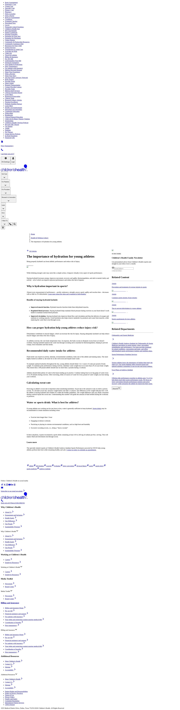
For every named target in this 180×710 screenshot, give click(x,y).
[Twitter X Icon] (27, 265)
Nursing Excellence (11, 102)
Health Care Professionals (13, 108)
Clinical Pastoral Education (14, 117)
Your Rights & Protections (13, 64)
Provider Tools (10, 89)
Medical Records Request (13, 70)
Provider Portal (10, 81)
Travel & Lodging (11, 55)
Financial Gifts (10, 138)
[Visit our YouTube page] (9, 485)
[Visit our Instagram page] (7, 485)
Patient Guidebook (11, 32)
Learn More (9, 94)
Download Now (10, 23)
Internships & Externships (13, 109)
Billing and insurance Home (14, 608)
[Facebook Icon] (29, 265)
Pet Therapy (9, 132)
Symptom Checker (11, 21)
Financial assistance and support (15, 614)
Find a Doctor (9, 16)
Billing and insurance (10, 603)
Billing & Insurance (11, 57)
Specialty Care (10, 8)
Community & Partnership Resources (17, 42)
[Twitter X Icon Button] (27, 265)
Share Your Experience (12, 72)
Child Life (8, 53)
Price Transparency (11, 66)
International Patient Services (14, 703)
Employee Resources (12, 562)
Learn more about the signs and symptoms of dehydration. (67, 294)
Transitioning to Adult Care (14, 49)
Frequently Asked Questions (14, 27)
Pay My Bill (9, 59)
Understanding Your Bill (13, 61)
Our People (8, 524)
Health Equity (9, 518)
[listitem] (132, 287)
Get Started (8, 126)
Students (8, 130)
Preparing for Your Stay (13, 36)
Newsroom (8, 584)
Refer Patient (9, 79)
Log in (7, 25)
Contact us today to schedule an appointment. (81, 450)
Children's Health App (12, 29)
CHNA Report (10, 705)
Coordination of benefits (13, 622)
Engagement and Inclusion (13, 515)
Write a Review (10, 74)
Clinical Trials (9, 98)
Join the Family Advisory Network (16, 78)
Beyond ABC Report (12, 124)
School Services (10, 47)
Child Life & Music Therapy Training (17, 119)
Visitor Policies (10, 40)
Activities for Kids (11, 51)
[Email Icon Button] (32, 265)
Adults (7, 128)
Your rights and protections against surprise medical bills (23, 620)
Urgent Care (9, 6)
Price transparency (11, 625)
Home (33, 234)
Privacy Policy (10, 697)
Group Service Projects (12, 134)
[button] (90, 531)
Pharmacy (8, 12)
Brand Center (9, 587)
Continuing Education (12, 111)
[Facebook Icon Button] (29, 265)
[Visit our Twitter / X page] (4, 485)
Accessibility (9, 670)
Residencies (9, 115)
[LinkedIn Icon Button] (31, 265)
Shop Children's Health (12, 661)
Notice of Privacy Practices (14, 693)
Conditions (8, 19)
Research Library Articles (13, 100)
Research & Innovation (12, 96)
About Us (8, 512)
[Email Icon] (32, 265)
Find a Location (10, 14)
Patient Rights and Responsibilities (16, 691)
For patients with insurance (14, 68)
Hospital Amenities (11, 34)
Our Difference (10, 521)
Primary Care (9, 10)
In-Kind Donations (11, 136)
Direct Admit (9, 83)
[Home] (90, 168)
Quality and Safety (11, 699)
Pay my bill (8, 611)
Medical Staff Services (12, 91)
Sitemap (7, 667)
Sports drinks (97, 408)
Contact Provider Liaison (13, 87)
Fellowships (9, 113)
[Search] (14, 224)
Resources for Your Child (13, 46)
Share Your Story (10, 76)
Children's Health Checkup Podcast (16, 123)
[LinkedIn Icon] (31, 265)
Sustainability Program (12, 527)
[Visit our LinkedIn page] (12, 485)
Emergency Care (10, 4)
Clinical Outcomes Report (13, 93)
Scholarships (9, 121)
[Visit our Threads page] (14, 485)
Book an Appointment (12, 17)
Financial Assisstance (12, 63)
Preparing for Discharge (13, 38)
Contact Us (8, 664)
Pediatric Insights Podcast (13, 104)
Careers (7, 560)
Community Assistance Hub (14, 44)
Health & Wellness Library (39, 238)
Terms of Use (9, 695)
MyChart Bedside (11, 31)
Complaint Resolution (12, 701)
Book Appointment (11, 2)
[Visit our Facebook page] (2, 485)
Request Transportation (12, 85)
